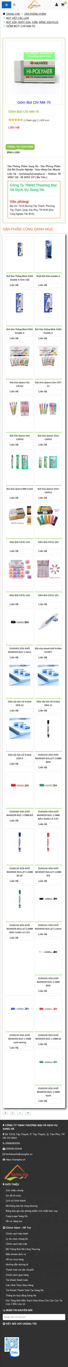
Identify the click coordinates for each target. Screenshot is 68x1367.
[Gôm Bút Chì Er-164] (20, 515)
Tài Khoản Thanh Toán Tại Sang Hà (24, 1290)
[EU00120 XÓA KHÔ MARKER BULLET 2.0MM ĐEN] (48, 728)
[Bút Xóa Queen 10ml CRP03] (48, 409)
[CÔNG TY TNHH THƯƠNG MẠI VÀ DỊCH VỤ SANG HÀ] (34, 4)
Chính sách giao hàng (17, 1275)
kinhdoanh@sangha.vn (32, 174)
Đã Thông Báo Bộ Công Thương (23, 1249)
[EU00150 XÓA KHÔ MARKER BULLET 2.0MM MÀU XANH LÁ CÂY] (19, 898)
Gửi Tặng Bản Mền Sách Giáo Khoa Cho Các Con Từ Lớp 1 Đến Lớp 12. (34, 1302)
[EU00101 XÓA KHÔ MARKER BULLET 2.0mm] (48, 898)
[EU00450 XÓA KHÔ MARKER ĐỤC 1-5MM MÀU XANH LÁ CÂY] (48, 785)
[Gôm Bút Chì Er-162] (20, 568)
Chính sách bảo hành (17, 1233)
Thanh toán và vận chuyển (20, 1269)
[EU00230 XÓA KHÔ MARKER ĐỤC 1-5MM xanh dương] (19, 1008)
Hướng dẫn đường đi (17, 1264)
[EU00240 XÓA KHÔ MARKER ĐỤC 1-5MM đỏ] (48, 1008)
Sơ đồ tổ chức (13, 1195)
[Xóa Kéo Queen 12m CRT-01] (48, 355)
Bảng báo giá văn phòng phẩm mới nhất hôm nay (32, 1211)
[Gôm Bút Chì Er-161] (48, 568)
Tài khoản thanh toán (17, 1280)
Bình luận (13, 152)
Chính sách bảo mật (16, 1244)
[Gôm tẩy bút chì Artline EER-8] (19, 728)
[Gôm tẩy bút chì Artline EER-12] (48, 675)
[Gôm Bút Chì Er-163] (48, 515)
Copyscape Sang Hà (16, 1216)
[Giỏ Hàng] (62, 5)
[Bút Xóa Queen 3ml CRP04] (20, 409)
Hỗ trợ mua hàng (15, 1259)
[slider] (15, 119)
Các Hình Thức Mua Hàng (19, 1285)
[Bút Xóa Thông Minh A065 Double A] (48, 302)
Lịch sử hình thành (16, 1200)
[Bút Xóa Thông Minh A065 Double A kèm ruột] (19, 249)
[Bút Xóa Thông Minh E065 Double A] (19, 302)
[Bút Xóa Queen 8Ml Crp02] (19, 462)
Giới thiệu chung (14, 1190)
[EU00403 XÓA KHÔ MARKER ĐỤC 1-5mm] (19, 621)
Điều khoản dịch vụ (16, 1254)
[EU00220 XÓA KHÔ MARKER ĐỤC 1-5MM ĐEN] (48, 951)
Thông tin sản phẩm (20, 146)
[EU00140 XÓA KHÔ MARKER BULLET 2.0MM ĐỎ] (48, 841)
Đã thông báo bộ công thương (21, 1206)
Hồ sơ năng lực (14, 1221)
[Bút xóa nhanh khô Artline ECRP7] (48, 621)
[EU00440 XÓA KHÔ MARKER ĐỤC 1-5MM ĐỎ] (19, 785)
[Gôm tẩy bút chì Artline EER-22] (19, 675)
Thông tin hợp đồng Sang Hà (21, 1295)
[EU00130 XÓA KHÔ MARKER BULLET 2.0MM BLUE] (19, 841)
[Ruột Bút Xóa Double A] (48, 249)
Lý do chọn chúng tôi (17, 1239)
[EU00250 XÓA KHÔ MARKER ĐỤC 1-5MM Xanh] (48, 1061)
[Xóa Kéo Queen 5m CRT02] (19, 355)
